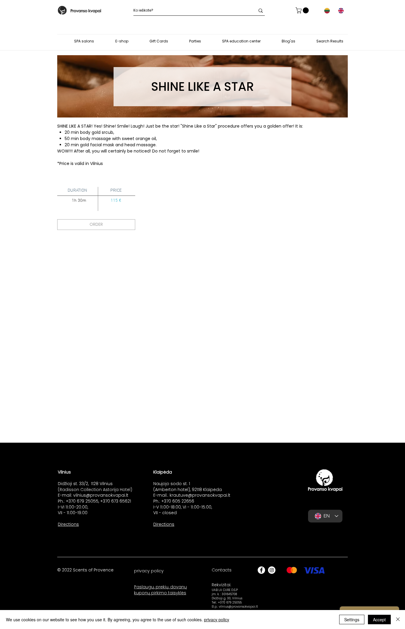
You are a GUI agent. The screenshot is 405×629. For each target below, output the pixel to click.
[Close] (397, 619)
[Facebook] (261, 570)
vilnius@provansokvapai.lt (100, 495)
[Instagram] (271, 570)
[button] (303, 10)
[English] (341, 11)
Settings (351, 619)
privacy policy (216, 619)
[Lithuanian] (327, 11)
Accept (379, 619)
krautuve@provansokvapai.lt (200, 495)
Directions (68, 524)
